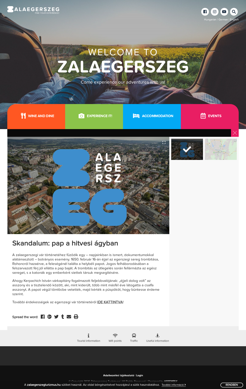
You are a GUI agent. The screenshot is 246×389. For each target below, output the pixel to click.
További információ (173, 385)
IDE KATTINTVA (110, 302)
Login (139, 375)
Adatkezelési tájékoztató (118, 375)
